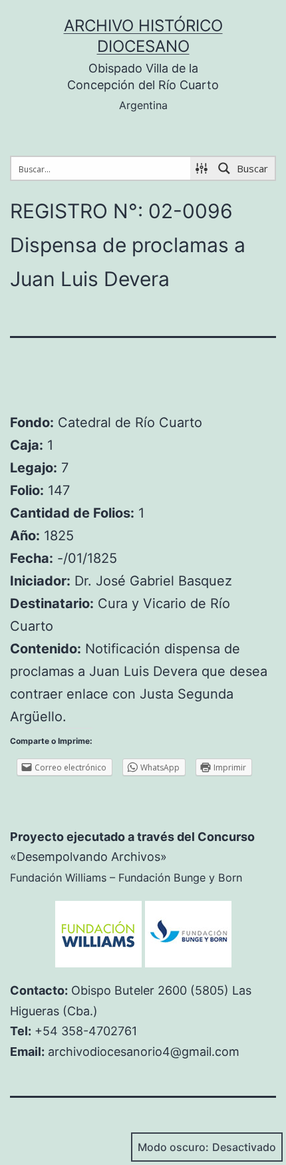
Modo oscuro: (173, 1147)
